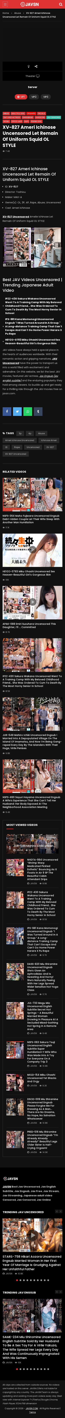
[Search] (60, 4)
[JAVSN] (32, 4)
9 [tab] (45, 1280)
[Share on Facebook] (7, 411)
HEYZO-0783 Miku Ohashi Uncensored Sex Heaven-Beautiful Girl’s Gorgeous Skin (29, 573)
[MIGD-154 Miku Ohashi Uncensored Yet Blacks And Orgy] (15, 1082)
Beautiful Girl (18, 113)
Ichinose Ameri (49, 440)
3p (20, 433)
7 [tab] (38, 1280)
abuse (41, 433)
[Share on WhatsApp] (27, 411)
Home (6, 13)
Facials (41, 113)
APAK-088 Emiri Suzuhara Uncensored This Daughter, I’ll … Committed (29, 625)
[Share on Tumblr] (38, 411)
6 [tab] (34, 1280)
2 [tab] (20, 1280)
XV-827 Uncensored (15, 453)
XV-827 (50, 447)
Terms (32, 1412)
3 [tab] (24, 1280)
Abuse (17, 13)
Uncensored (33, 447)
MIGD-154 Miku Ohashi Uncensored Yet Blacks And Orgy (41, 1078)
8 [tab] (41, 1280)
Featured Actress (11, 117)
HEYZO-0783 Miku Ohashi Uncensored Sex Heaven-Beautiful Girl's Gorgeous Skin (32, 341)
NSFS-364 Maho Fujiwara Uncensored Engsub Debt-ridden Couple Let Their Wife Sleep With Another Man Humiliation (31, 519)
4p (29, 433)
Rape (26, 121)
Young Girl (36, 121)
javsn (19, 850)
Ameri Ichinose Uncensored (19, 440)
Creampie (31, 113)
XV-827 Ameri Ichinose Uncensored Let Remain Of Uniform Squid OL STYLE (29, 174)
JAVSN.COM (32, 1408)
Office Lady (17, 121)
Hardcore (40, 117)
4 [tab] (27, 1280)
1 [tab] (17, 1280)
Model (6, 121)
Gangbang (28, 117)
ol (6, 447)
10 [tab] (48, 1280)
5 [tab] (31, 1280)
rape (17, 447)
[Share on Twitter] (17, 411)
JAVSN (7, 1186)
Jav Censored (53, 117)
